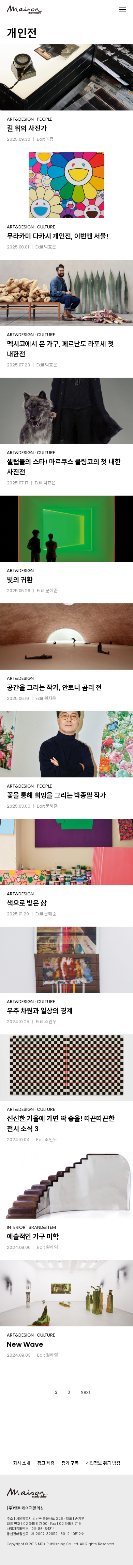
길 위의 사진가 (26, 128)
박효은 (50, 247)
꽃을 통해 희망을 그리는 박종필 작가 (56, 795)
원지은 (50, 698)
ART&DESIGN (20, 119)
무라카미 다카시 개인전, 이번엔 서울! (57, 236)
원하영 (52, 1247)
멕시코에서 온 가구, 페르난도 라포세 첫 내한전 (60, 349)
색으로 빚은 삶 (26, 903)
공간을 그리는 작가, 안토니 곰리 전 (54, 687)
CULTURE (46, 227)
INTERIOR (16, 1227)
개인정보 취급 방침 (103, 1463)
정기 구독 (70, 1463)
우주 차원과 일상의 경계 (39, 1011)
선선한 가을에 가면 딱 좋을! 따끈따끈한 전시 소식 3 (61, 1124)
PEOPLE (44, 119)
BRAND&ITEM (42, 1227)
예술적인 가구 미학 (33, 1236)
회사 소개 (21, 1463)
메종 (49, 139)
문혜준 (51, 590)
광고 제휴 (46, 1463)
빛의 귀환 (20, 580)
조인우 (50, 1021)
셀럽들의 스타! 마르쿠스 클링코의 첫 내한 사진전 (63, 467)
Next (85, 1392)
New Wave (25, 1344)
